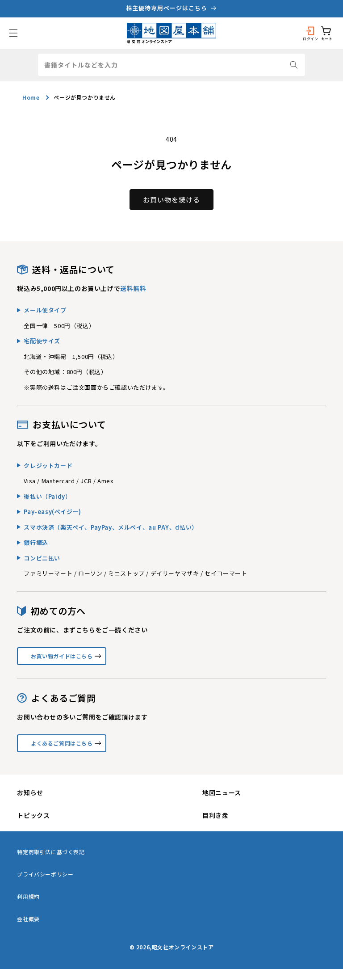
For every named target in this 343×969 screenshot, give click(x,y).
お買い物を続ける (171, 199)
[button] (13, 33)
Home (30, 97)
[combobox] (171, 65)
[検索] (294, 65)
